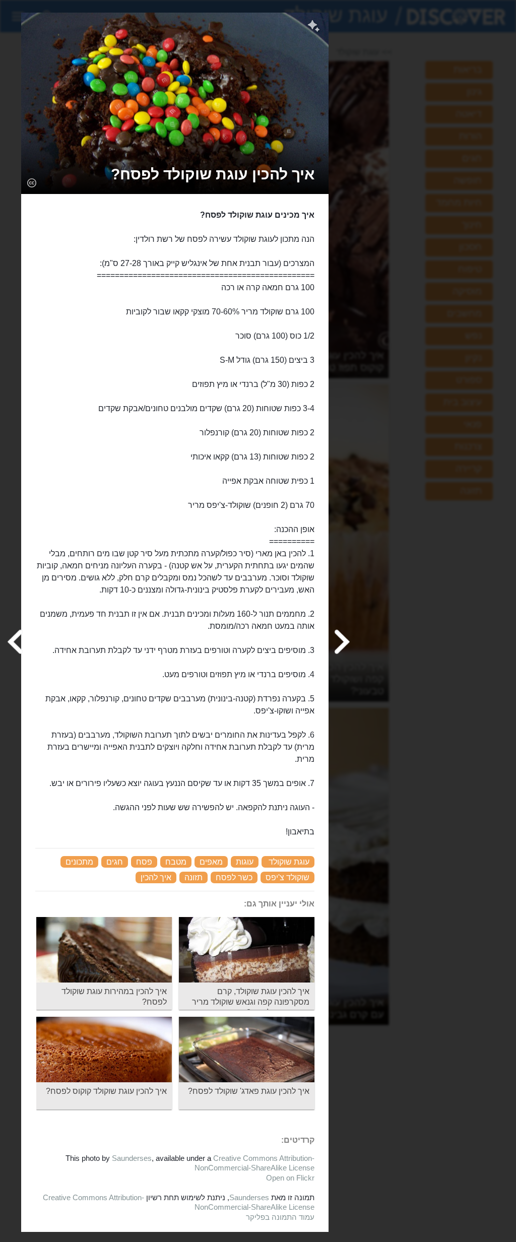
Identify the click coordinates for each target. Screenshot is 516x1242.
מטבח (175, 862)
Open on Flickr (290, 1177)
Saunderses (132, 1158)
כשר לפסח (234, 877)
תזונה (193, 877)
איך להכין (156, 877)
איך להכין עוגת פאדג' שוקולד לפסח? (248, 1091)
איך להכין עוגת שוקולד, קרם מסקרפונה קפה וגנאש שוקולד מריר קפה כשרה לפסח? (250, 1002)
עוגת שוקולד (289, 862)
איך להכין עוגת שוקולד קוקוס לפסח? (106, 1091)
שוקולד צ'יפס (287, 877)
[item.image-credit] (31, 182)
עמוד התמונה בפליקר (280, 1217)
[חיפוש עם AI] (313, 27)
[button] (213, 174)
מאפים (211, 862)
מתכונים (79, 862)
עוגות (244, 862)
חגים (114, 862)
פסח (144, 862)
